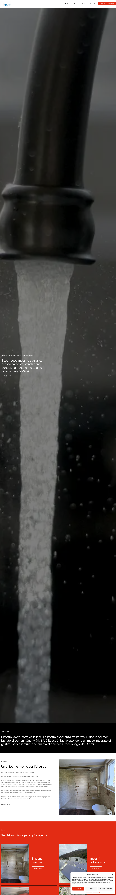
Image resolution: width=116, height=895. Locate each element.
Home (59, 4)
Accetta (78, 888)
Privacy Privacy (96, 892)
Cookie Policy (89, 892)
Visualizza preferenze (106, 888)
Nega (91, 888)
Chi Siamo (67, 4)
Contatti (92, 4)
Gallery (84, 4)
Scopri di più (38, 868)
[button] (112, 874)
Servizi (76, 4)
